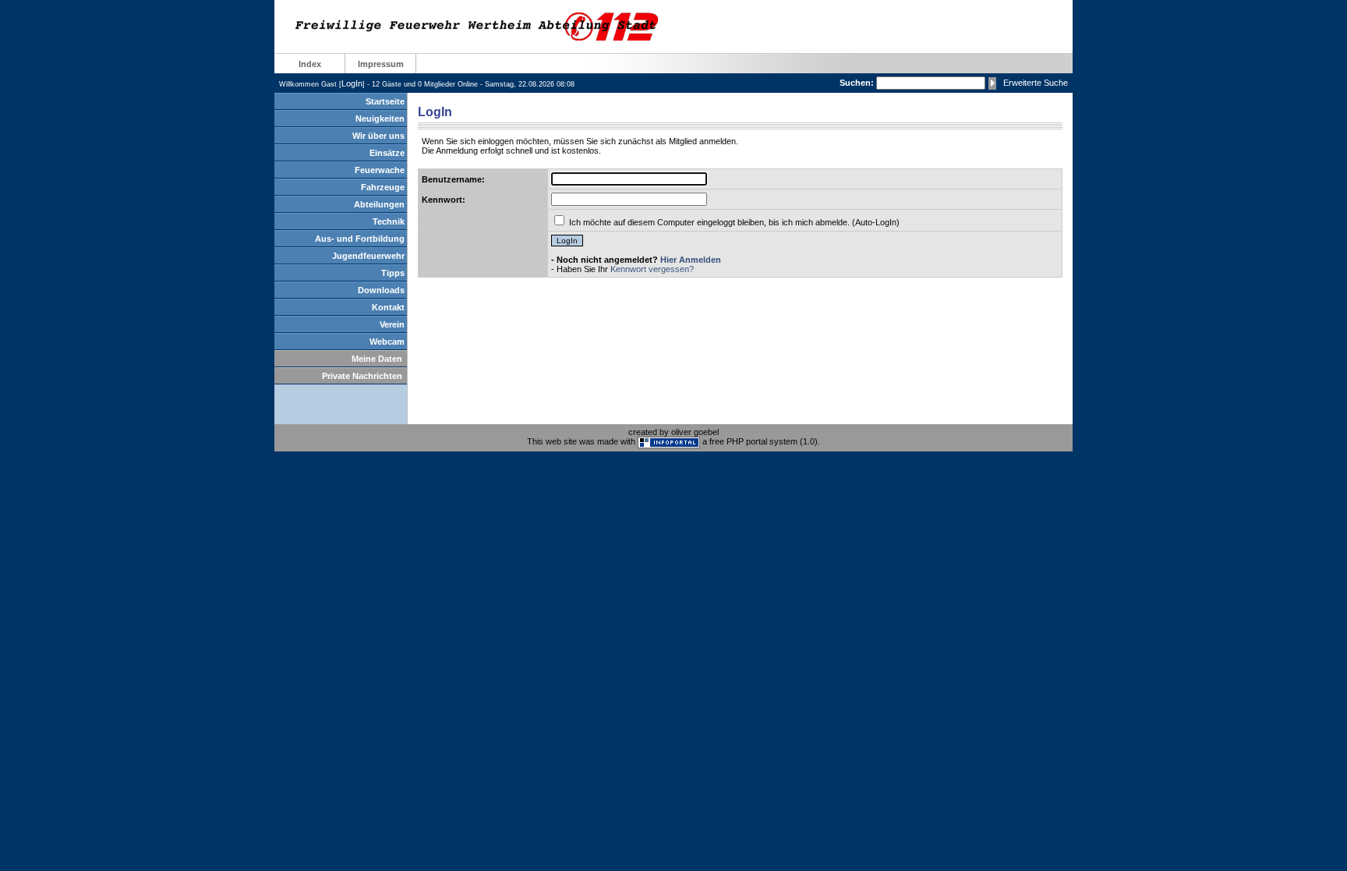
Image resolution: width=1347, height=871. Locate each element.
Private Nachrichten (362, 376)
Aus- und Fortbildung (360, 238)
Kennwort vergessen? (652, 269)
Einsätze (387, 153)
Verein (392, 324)
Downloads (381, 290)
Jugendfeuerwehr (368, 255)
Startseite (385, 101)
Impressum (381, 64)
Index (310, 64)
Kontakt (388, 307)
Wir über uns (378, 135)
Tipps (393, 273)
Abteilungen (379, 204)
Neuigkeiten (380, 118)
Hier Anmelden (690, 259)
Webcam (387, 341)
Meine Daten (377, 358)
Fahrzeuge (383, 187)
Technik (389, 221)
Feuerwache (380, 170)
